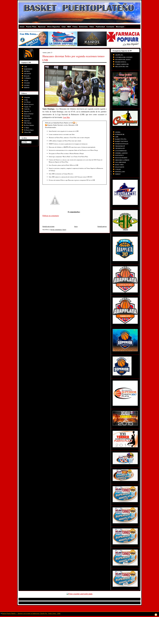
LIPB (116, 137)
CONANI (118, 169)
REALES (26, 76)
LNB (25, 67)
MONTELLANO (120, 172)
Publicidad (100, 27)
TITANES (27, 83)
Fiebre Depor (28, 118)
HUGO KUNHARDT (121, 158)
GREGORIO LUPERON (122, 160)
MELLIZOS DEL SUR (121, 66)
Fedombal (27, 116)
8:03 (71, 123)
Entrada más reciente (48, 226)
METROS (27, 71)
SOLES (26, 80)
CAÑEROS (27, 78)
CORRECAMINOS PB (122, 64)
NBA (69, 27)
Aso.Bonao (27, 102)
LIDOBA (117, 132)
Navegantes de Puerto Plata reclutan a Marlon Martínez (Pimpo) (66, 153)
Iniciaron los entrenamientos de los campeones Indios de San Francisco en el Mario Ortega (73, 150)
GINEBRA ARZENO (121, 153)
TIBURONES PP (120, 146)
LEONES (26, 85)
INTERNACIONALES (121, 144)
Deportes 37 (27, 111)
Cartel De (26, 109)
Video (91, 27)
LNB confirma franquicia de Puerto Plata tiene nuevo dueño (65, 141)
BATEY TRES (119, 165)
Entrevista (83, 27)
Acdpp (26, 100)
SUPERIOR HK (119, 134)
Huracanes (71, 125)
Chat (64, 27)
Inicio (22, 27)
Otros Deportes (53, 27)
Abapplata (27, 97)
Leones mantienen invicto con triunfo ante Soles (62, 134)
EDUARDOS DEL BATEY (123, 59)
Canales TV (27, 107)
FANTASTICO (119, 155)
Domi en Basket (28, 114)
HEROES (26, 87)
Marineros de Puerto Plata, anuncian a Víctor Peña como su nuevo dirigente (69, 137)
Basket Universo (29, 104)
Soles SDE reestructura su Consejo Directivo (61, 174)
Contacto (110, 27)
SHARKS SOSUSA (120, 62)
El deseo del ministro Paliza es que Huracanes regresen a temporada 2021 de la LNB (72, 180)
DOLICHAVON (119, 167)
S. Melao (26, 128)
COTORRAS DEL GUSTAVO (123, 57)
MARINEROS (28, 69)
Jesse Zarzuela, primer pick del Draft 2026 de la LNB (63, 165)
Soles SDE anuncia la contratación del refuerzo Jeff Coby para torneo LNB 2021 (70, 177)
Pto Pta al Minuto (29, 125)
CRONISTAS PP (120, 148)
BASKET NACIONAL (121, 141)
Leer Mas (66, 117)
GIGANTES (27, 73)
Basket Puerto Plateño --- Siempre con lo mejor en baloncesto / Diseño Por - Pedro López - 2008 (31, 613)
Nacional (41, 27)
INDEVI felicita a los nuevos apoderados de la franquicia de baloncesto (68, 144)
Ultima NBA (27, 132)
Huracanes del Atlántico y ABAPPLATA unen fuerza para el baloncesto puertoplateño (72, 147)
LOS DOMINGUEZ (121, 151)
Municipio (120, 27)
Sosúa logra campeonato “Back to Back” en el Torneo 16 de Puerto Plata (68, 156)
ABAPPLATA (119, 55)
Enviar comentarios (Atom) (58, 229)
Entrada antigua (102, 226)
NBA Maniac (27, 123)
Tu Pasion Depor (29, 130)
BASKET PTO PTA (120, 139)
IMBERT (118, 174)
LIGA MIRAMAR (120, 162)
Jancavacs (27, 121)
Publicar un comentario (50, 215)
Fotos (75, 27)
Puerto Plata (31, 27)
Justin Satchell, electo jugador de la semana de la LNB (63, 131)
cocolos (65, 125)
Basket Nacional (58, 125)
